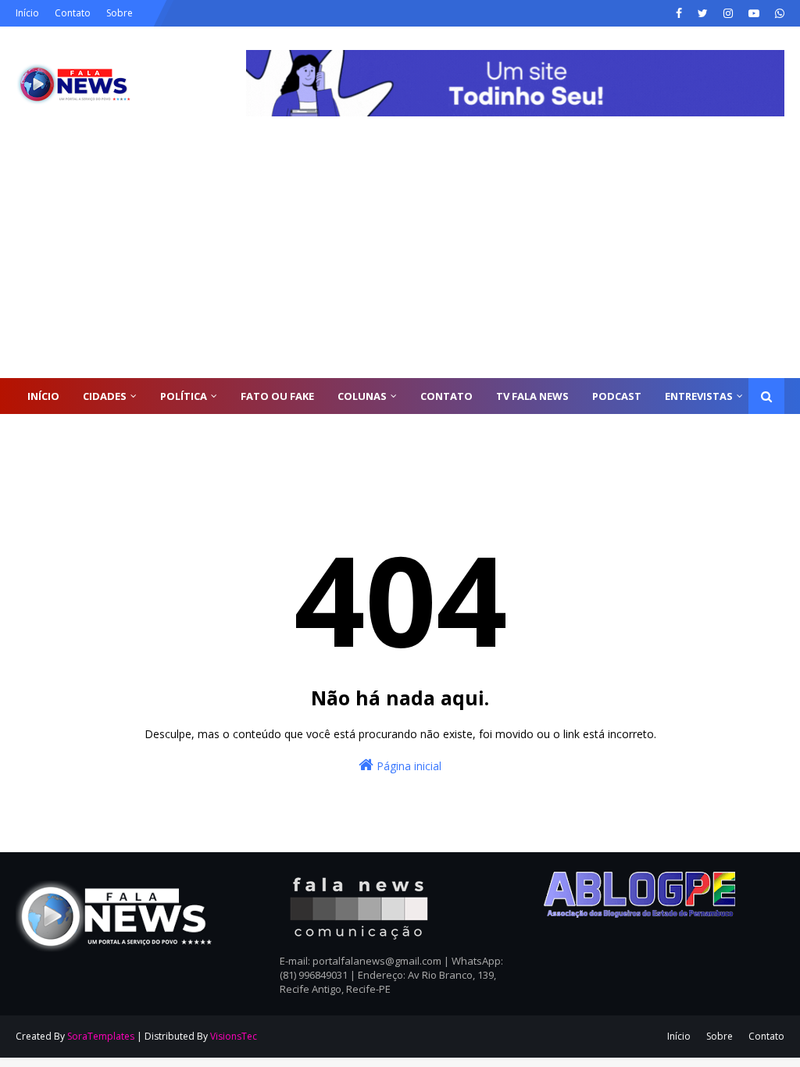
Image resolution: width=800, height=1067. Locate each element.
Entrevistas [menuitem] (699, 396)
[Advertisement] (400, 261)
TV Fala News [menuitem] (532, 396)
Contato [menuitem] (446, 396)
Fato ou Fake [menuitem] (277, 396)
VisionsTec (233, 1036)
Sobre (119, 13)
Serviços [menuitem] (51, 432)
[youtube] (754, 13)
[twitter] (703, 13)
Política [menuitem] (183, 396)
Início (27, 13)
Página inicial (407, 765)
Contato (73, 13)
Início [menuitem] (43, 396)
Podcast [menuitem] (616, 396)
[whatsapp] (777, 13)
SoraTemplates (100, 1036)
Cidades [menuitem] (105, 396)
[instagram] (728, 13)
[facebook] (679, 13)
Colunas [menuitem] (362, 396)
